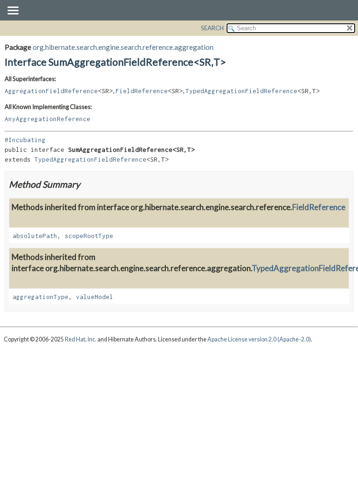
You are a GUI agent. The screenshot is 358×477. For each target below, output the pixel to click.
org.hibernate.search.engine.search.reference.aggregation (123, 47)
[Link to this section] (86, 184)
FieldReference (142, 91)
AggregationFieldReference (51, 91)
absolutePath (35, 235)
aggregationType (41, 296)
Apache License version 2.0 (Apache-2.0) (259, 339)
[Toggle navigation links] (13, 11)
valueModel (94, 296)
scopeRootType (89, 235)
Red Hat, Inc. (80, 339)
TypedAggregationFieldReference (241, 91)
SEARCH (212, 28)
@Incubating (25, 139)
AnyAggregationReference (47, 119)
